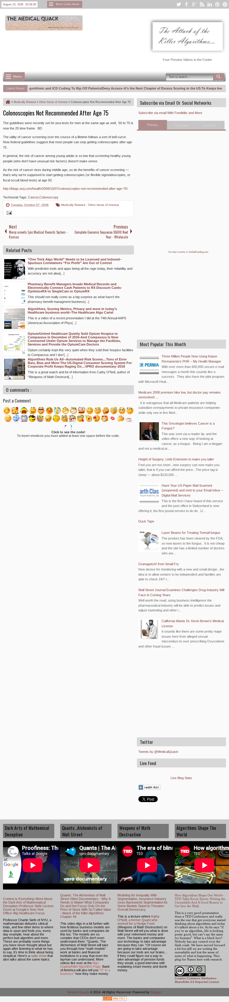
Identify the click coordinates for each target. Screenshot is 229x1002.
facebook (186, 4)
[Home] (7, 102)
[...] (62, 273)
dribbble (217, 4)
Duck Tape (146, 521)
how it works (178, 252)
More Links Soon (67, 4)
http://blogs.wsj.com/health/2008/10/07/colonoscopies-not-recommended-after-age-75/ (65, 188)
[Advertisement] (111, 48)
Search (219, 76)
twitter (178, 4)
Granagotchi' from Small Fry (158, 564)
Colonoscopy (48, 197)
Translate (181, 125)
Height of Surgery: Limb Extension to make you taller (176, 459)
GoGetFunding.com (198, 252)
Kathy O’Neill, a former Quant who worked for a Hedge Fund (138, 920)
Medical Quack (78, 992)
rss (202, 4)
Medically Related (73, 204)
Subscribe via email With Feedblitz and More (170, 113)
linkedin (209, 4)
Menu (17, 76)
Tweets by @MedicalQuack (158, 751)
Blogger (156, 992)
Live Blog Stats (181, 778)
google (194, 4)
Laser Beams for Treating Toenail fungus (191, 532)
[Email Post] (8, 213)
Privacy (152, 125)
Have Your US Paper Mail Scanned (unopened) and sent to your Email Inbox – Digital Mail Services (192, 490)
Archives (210, 125)
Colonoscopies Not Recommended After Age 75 (56, 112)
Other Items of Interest (103, 204)
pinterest (225, 4)
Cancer (33, 197)
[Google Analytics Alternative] (114, 999)
